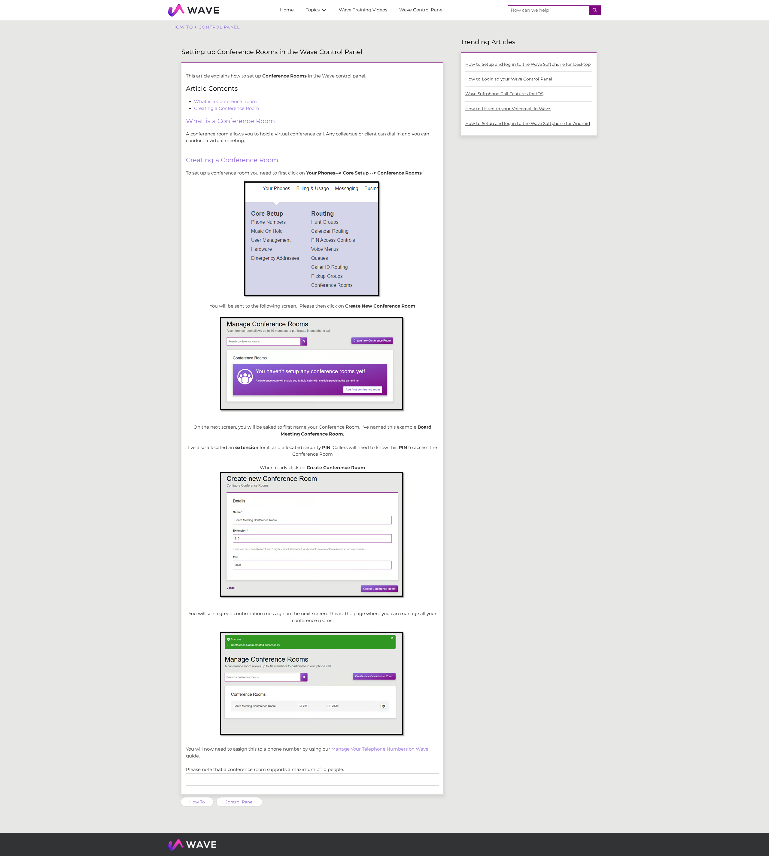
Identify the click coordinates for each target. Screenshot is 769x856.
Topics (313, 10)
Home (287, 10)
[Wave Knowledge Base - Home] (193, 10)
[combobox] (548, 10)
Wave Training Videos (363, 10)
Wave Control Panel (421, 10)
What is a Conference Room (225, 101)
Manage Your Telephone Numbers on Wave (379, 749)
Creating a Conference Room (226, 108)
